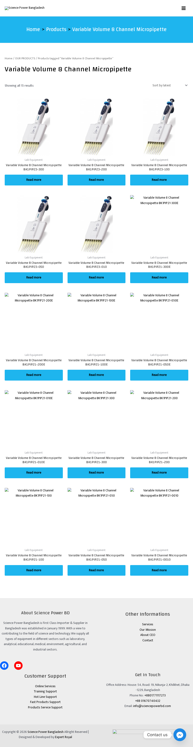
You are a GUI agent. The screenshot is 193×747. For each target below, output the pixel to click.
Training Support (45, 691)
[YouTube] (18, 665)
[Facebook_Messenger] (179, 734)
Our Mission (148, 629)
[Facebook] (4, 665)
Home (8, 58)
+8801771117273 (155, 695)
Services (147, 624)
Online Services (45, 686)
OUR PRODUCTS (25, 58)
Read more (33, 179)
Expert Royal (63, 737)
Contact (147, 640)
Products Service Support (45, 707)
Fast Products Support (45, 702)
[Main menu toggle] (183, 8)
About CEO (147, 635)
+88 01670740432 (147, 700)
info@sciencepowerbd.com (152, 706)
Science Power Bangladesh (46, 732)
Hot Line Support (45, 696)
